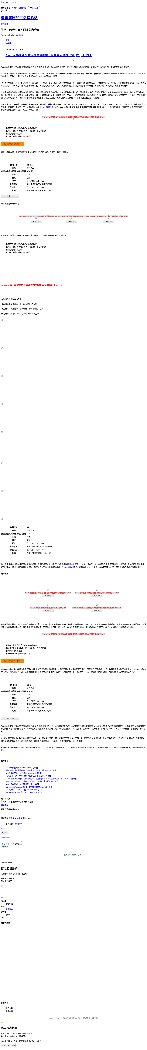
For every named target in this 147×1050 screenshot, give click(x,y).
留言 (22, 818)
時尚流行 (19, 824)
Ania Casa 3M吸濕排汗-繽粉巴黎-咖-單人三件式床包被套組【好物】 (33, 781)
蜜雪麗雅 (4, 805)
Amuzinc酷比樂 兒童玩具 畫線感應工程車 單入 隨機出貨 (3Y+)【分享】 (49, 55)
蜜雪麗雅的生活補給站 (19, 18)
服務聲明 (95, 1018)
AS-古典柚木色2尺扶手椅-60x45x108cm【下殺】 (25, 790)
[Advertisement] (73, 960)
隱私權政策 (86, 1018)
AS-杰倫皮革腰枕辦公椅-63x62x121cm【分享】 (24, 773)
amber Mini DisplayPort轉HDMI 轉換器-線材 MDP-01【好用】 (30, 787)
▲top (3, 828)
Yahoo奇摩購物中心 (49, 107)
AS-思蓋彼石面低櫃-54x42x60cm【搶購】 (22, 768)
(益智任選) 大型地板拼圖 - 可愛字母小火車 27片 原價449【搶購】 (32, 770)
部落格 (8, 43)
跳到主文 (4, 24)
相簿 (7, 40)
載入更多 (5, 833)
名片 (7, 45)
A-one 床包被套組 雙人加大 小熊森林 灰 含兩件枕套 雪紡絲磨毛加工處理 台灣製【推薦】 (42, 779)
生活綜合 (19, 35)
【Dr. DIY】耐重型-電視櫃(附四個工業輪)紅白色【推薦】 (29, 776)
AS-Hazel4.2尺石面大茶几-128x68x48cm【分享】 (25, 792)
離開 (13, 1045)
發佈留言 (5, 847)
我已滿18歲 (5, 1045)
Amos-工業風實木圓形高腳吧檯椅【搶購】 (23, 784)
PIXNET (56, 1018)
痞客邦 (17, 818)
